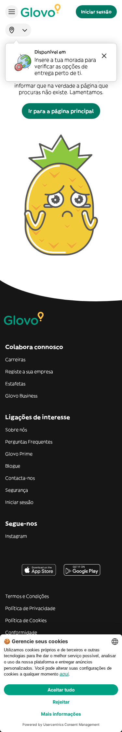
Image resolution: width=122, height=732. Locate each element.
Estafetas (15, 384)
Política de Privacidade (30, 608)
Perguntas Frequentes (28, 442)
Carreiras (15, 359)
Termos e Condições (27, 596)
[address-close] (104, 55)
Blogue (12, 466)
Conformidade (21, 632)
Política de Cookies (26, 620)
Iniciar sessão (19, 502)
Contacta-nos (20, 478)
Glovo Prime (19, 454)
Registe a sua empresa (29, 371)
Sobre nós (16, 430)
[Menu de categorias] (11, 11)
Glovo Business (21, 396)
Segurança (16, 490)
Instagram (16, 536)
